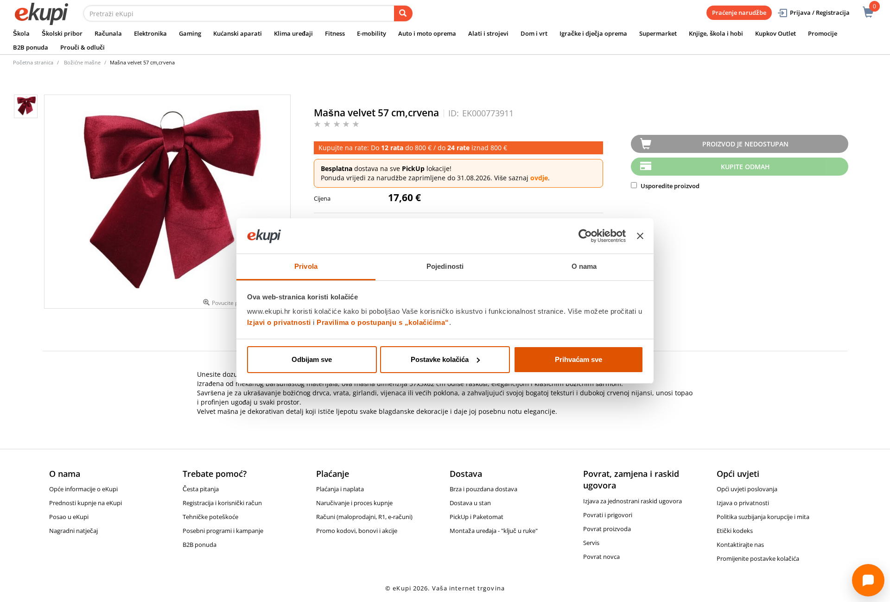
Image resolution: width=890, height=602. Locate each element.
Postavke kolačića (440, 359)
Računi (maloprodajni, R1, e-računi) (364, 517)
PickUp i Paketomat (476, 517)
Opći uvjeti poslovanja (747, 489)
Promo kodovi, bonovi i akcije (356, 530)
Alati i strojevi (488, 33)
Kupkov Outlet (775, 33)
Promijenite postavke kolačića (758, 558)
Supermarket (658, 33)
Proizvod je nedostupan (745, 143)
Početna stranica (33, 62)
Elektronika (150, 33)
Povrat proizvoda (607, 529)
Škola (21, 33)
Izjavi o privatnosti (279, 322)
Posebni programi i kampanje (223, 530)
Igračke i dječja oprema (593, 33)
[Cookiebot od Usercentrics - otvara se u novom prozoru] (585, 236)
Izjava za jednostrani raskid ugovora (632, 501)
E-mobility (371, 33)
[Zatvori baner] (640, 236)
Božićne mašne (82, 62)
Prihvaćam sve (578, 359)
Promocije (822, 33)
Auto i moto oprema (427, 33)
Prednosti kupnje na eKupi (85, 503)
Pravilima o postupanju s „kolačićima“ (383, 322)
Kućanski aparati (237, 33)
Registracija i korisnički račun (222, 503)
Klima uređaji (293, 33)
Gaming (190, 33)
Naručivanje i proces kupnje (354, 503)
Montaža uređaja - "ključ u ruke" (494, 530)
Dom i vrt (534, 33)
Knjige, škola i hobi (716, 33)
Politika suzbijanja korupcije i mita (763, 517)
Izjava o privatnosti (743, 503)
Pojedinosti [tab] (445, 266)
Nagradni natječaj (73, 530)
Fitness (335, 33)
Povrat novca (601, 556)
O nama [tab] (584, 266)
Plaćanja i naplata (340, 489)
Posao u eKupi (69, 517)
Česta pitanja (201, 489)
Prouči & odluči (82, 47)
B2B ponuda (30, 47)
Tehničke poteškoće (210, 517)
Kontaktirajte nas (740, 544)
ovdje (539, 177)
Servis (591, 543)
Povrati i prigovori (607, 515)
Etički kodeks (735, 530)
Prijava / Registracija (820, 12)
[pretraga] (403, 13)
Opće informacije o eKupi (83, 489)
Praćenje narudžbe (739, 12)
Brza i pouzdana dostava (483, 489)
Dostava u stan (470, 503)
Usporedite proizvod (669, 186)
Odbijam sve (312, 359)
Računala (108, 33)
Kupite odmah (745, 166)
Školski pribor (62, 33)
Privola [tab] (306, 266)
